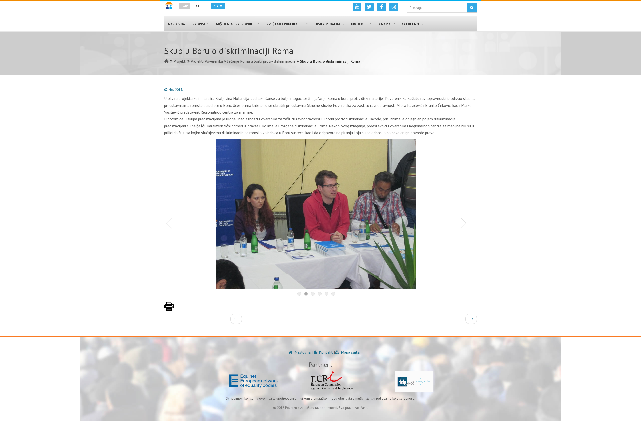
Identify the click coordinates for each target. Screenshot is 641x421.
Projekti (179, 61)
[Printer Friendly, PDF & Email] (169, 308)
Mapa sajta (350, 352)
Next (464, 222)
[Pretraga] (472, 7)
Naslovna (302, 352)
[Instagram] (393, 7)
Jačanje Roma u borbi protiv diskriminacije (261, 61)
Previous (168, 222)
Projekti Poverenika (207, 61)
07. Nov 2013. (173, 90)
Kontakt (325, 352)
